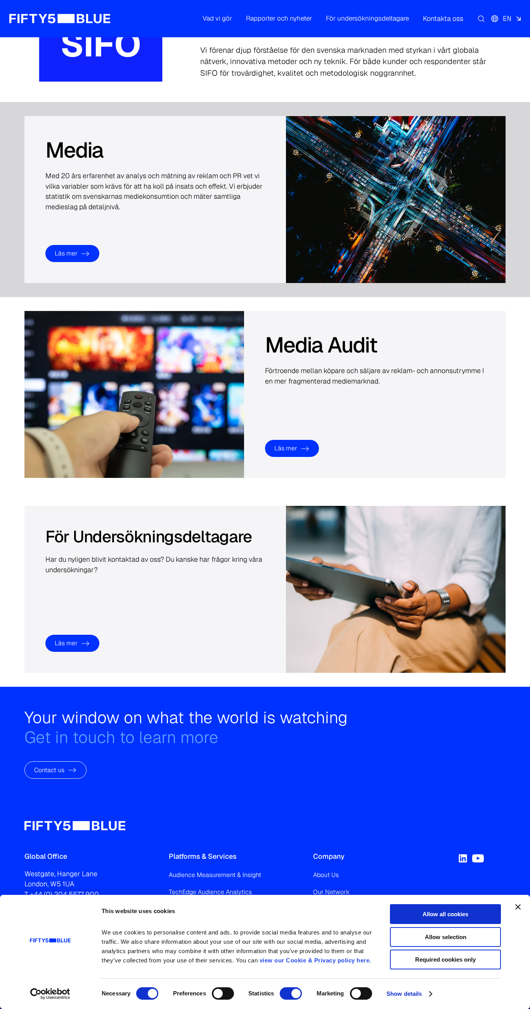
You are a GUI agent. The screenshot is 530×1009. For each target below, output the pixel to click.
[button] (217, 19)
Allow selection (445, 937)
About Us (326, 875)
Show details (404, 993)
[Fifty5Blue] (59, 18)
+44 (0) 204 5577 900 (64, 894)
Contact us (49, 770)
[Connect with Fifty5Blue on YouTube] (478, 858)
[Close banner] (518, 907)
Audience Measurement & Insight (215, 875)
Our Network (331, 892)
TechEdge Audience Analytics (210, 892)
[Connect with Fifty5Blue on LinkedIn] (462, 858)
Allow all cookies (445, 914)
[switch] (223, 993)
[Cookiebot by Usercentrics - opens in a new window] (50, 994)
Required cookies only (445, 959)
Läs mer (66, 253)
